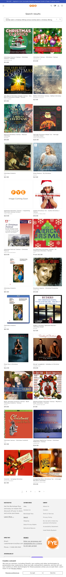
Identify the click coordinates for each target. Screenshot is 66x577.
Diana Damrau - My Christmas (42, 173)
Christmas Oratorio (10, 173)
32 (39, 491)
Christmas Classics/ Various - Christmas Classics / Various (16, 58)
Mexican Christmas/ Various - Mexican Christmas (15, 135)
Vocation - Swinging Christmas (13, 479)
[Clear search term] (56, 19)
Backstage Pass (28, 513)
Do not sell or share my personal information (50, 522)
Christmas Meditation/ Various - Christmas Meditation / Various (46, 441)
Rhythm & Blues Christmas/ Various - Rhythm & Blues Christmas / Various (47, 402)
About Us (46, 506)
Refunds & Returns (29, 528)
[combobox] (33, 19)
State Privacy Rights (30, 524)
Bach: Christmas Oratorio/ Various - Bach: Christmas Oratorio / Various (16, 402)
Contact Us (27, 510)
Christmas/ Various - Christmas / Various (45, 57)
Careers (45, 510)
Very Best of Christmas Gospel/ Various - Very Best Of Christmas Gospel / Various (18, 96)
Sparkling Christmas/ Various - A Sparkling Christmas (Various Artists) (17, 211)
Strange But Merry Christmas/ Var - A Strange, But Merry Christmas (47, 479)
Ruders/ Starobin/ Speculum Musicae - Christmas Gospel (44, 326)
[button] (3, 5)
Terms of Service (48, 513)
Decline (52, 573)
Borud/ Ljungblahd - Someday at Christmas (46, 364)
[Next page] (44, 491)
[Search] (60, 19)
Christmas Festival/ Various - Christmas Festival (16, 250)
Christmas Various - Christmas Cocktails (16, 440)
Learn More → (9, 517)
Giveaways (26, 537)
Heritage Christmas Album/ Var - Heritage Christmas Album (45, 135)
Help (25, 506)
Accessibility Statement (50, 526)
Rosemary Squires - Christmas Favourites (45, 288)
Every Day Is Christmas (11, 364)
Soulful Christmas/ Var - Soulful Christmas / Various (46, 211)
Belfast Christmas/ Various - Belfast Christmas (47, 96)
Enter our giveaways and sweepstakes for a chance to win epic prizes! (33, 544)
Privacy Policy (16, 568)
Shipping (26, 521)
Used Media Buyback (49, 530)
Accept (32, 573)
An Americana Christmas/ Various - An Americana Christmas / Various (44, 250)
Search (26, 517)
